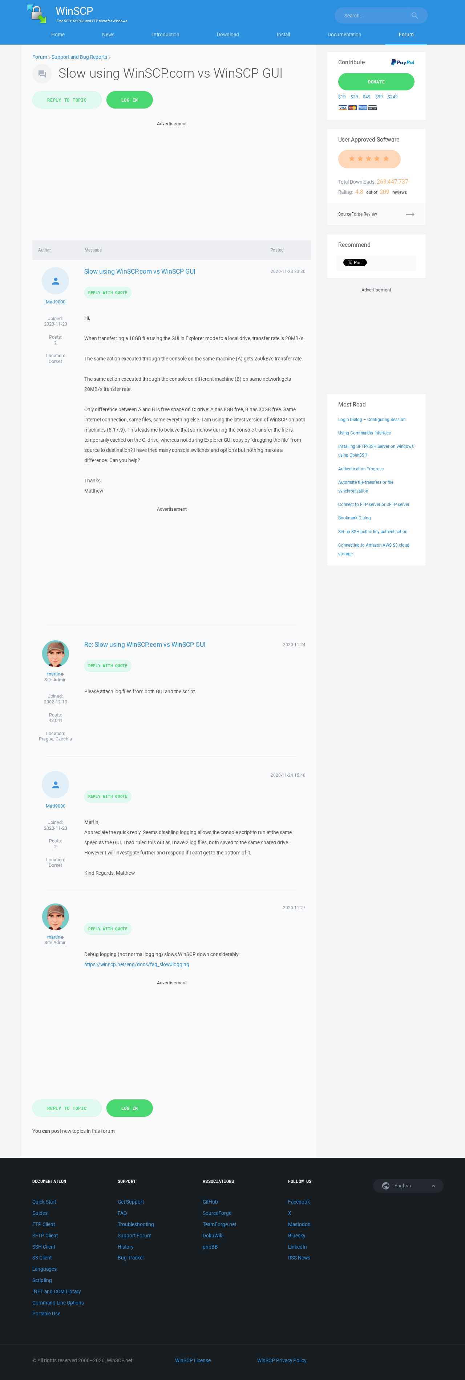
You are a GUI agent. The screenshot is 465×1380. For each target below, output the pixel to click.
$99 (379, 96)
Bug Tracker (131, 1257)
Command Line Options (58, 1302)
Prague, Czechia (55, 739)
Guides (40, 1213)
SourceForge (217, 1213)
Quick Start (44, 1202)
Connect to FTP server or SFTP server (373, 504)
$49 (367, 96)
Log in (129, 100)
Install (283, 34)
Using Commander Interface (364, 433)
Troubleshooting (136, 1224)
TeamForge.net (219, 1224)
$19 (342, 96)
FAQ (122, 1213)
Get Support (131, 1202)
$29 (354, 96)
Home (58, 34)
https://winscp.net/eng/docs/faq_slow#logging (136, 964)
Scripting (42, 1280)
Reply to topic (67, 100)
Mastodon (299, 1224)
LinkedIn (297, 1247)
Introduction (165, 34)
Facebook (299, 1202)
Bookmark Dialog (354, 517)
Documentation (344, 34)
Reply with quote (108, 292)
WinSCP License (193, 1360)
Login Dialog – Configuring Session (371, 419)
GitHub (210, 1202)
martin (53, 674)
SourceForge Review (357, 214)
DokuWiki (213, 1235)
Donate (376, 82)
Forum (406, 34)
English (402, 1186)
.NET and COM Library (56, 1291)
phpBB (210, 1247)
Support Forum (134, 1235)
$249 (393, 96)
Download (228, 34)
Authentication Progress (361, 468)
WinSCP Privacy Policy (281, 1360)
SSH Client (43, 1247)
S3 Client (42, 1257)
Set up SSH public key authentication (372, 531)
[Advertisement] (171, 178)
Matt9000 (55, 302)
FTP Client (43, 1224)
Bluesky (296, 1235)
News (108, 34)
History (125, 1247)
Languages (44, 1269)
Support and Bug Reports (79, 57)
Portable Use (46, 1313)
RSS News (299, 1257)
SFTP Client (45, 1235)
